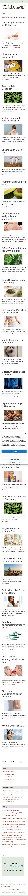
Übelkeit (3, 846)
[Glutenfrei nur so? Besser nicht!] (14, 66)
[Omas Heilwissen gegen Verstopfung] (14, 292)
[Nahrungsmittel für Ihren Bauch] (14, 193)
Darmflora (21, 821)
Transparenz (18, 1)
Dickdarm (8, 827)
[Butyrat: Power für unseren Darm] (14, 540)
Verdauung (9, 842)
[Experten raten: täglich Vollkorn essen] (14, 415)
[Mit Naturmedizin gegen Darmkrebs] (14, 384)
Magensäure (4, 835)
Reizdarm (19, 837)
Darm (4, 821)
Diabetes (4, 827)
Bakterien (10, 810)
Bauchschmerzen (5, 813)
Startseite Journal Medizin (9, 771)
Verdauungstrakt (8, 844)
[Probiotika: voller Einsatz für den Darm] (14, 602)
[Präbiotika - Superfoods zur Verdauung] (14, 508)
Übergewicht (9, 846)
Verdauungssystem (16, 841)
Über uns (12, 1)
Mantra (18, 892)
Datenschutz (22, 884)
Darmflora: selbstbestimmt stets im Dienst (13, 625)
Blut (10, 813)
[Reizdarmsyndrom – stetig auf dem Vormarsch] (14, 228)
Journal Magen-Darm (7, 17)
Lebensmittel (5, 832)
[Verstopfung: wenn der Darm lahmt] (14, 352)
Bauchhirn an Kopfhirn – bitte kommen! (12, 797)
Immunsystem (17, 829)
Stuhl (3, 841)
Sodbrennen (16, 839)
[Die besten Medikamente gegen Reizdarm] (14, 706)
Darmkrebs (5, 824)
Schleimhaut (5, 839)
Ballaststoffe (16, 810)
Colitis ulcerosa (21, 818)
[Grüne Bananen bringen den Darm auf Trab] (14, 260)
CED (20, 813)
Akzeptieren (14, 451)
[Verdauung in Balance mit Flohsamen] (14, 34)
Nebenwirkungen (9, 837)
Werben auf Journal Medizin (7, 886)
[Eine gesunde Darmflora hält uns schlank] (14, 322)
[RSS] (24, 5)
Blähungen (15, 813)
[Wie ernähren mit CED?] (14, 735)
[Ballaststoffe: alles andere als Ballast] (14, 476)
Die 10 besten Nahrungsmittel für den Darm (13, 659)
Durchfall (14, 827)
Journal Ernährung (8, 779)
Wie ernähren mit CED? (13, 725)
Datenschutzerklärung (11, 462)
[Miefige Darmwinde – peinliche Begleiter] (14, 130)
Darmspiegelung (20, 824)
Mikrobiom (9, 835)
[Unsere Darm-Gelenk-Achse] (14, 162)
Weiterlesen (17, 47)
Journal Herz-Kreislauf (9, 776)
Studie (25, 839)
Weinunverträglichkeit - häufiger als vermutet (14, 790)
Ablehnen (14, 455)
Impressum (19, 462)
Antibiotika (4, 810)
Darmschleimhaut (12, 824)
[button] (26, 433)
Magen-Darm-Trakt (19, 832)
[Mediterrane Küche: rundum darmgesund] (14, 570)
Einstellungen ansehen (14, 459)
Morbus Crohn (17, 835)
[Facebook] (22, 5)
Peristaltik (15, 837)
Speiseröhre (21, 839)
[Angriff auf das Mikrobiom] (14, 98)
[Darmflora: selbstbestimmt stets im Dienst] (14, 636)
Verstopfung (17, 844)
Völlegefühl (23, 844)
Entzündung (21, 827)
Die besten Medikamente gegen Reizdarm (12, 694)
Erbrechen (4, 829)
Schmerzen (10, 839)
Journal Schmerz (8, 782)
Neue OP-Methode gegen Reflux (11, 799)
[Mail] (26, 5)
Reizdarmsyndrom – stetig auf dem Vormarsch (12, 216)
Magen (11, 832)
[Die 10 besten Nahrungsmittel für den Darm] (14, 671)
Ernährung (9, 829)
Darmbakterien (12, 821)
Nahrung (4, 837)
